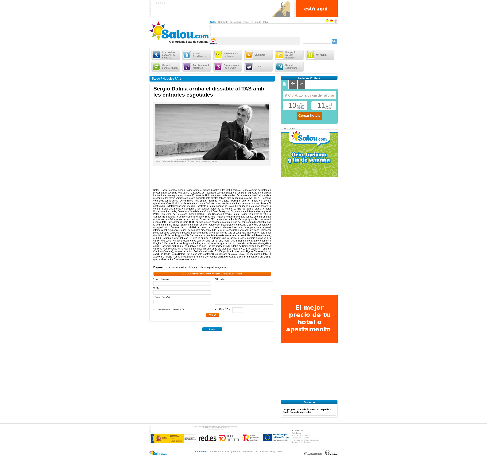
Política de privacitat (301, 435)
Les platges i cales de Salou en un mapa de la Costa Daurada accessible (307, 410)
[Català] (331, 22)
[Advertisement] (255, 30)
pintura (191, 267)
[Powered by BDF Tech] (331, 454)
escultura (201, 267)
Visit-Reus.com (250, 451)
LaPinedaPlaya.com (271, 451)
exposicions (213, 267)
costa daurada (172, 267)
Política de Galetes (300, 438)
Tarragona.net (232, 451)
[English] (336, 22)
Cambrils (223, 22)
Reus (246, 22)
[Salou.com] (179, 39)
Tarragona (235, 22)
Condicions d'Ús (176, 309)
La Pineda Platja (259, 22)
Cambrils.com (215, 451)
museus (224, 267)
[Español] (327, 22)
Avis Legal (296, 433)
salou (184, 267)
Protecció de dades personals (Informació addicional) (304, 441)
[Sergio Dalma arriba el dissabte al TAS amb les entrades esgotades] (212, 159)
